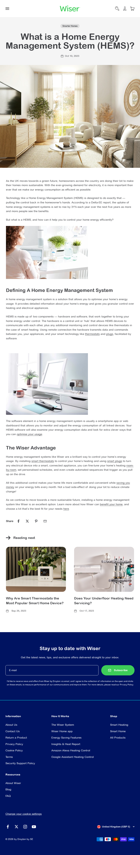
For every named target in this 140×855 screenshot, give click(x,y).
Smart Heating (119, 724)
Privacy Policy (126, 684)
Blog (8, 789)
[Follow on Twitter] (16, 826)
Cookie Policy (14, 750)
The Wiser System (62, 724)
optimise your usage (29, 434)
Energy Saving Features (66, 737)
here (66, 508)
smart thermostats (42, 461)
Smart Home (118, 731)
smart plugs (114, 461)
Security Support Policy (20, 763)
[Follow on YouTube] (34, 826)
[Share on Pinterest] (36, 521)
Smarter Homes (70, 26)
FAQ (8, 796)
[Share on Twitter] (27, 521)
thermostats (92, 334)
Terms (9, 757)
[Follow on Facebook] (7, 826)
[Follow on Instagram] (25, 826)
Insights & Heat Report (65, 744)
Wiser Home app (62, 731)
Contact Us (12, 731)
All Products (117, 737)
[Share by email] (45, 521)
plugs (109, 334)
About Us (11, 724)
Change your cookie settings (23, 813)
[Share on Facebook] (18, 521)
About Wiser (13, 783)
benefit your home (111, 504)
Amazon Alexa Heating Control (70, 750)
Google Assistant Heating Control (72, 757)
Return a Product (16, 737)
